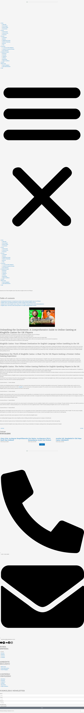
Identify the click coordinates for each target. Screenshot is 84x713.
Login (2, 67)
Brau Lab (4, 43)
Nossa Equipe (5, 26)
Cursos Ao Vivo (5, 33)
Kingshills (21, 386)
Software (4, 57)
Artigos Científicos (5, 60)
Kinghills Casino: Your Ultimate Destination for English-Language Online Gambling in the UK (18, 302)
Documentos (4, 28)
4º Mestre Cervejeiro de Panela (8, 49)
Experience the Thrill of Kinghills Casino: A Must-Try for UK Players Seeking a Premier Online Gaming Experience (22, 304)
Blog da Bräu (4, 59)
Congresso (4, 56)
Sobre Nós (4, 24)
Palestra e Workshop (6, 41)
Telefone (1, 700)
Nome (1, 693)
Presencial (4, 34)
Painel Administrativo (6, 66)
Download (4, 54)
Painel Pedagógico (5, 65)
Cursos (2, 30)
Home (2, 23)
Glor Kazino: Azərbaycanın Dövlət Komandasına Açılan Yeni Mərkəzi (39, 439)
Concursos (3, 46)
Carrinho (2, 62)
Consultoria (4, 37)
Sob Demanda (5, 31)
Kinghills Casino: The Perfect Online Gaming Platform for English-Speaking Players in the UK (18, 305)
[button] (42, 154)
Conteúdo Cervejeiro (5, 52)
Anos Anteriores (5, 50)
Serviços (2, 36)
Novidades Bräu (3, 704)
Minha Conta (3, 63)
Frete (3, 44)
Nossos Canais (5, 27)
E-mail (1, 697)
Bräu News (4, 53)
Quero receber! (4, 706)
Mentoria (4, 39)
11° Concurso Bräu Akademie (8, 47)
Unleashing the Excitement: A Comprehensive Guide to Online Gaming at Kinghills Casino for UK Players (21, 301)
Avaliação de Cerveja (6, 40)
